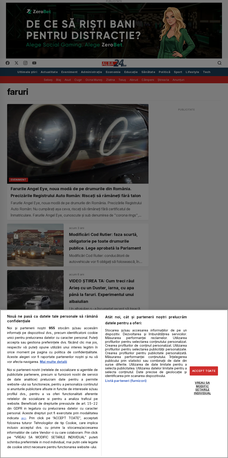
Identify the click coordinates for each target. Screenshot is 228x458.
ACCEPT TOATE (204, 371)
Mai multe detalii (53, 362)
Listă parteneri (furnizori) (126, 381)
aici (23, 418)
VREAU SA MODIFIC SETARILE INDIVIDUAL (202, 388)
